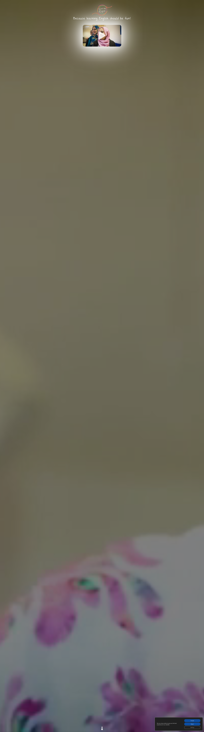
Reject (192, 724)
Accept (192, 720)
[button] (102, 35)
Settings (192, 727)
